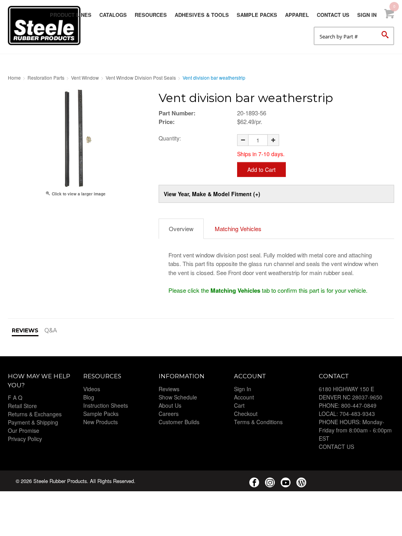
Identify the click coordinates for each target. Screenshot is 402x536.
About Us (170, 405)
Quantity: (170, 138)
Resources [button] (151, 14)
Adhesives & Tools (202, 14)
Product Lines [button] (70, 14)
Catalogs (113, 14)
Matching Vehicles (238, 228)
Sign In (366, 14)
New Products (100, 422)
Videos (91, 389)
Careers (169, 413)
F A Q (15, 397)
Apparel (297, 14)
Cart (239, 405)
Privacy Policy (25, 439)
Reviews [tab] (25, 330)
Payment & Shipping (33, 422)
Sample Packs (257, 14)
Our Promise (23, 430)
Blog (88, 397)
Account (244, 397)
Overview (181, 228)
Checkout (246, 413)
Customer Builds (179, 422)
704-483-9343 (357, 413)
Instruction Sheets (105, 405)
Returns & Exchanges (35, 414)
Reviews (169, 389)
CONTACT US (336, 446)
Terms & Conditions (258, 422)
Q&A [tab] (50, 330)
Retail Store (22, 406)
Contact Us (333, 14)
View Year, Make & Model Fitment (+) (212, 194)
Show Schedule (178, 397)
